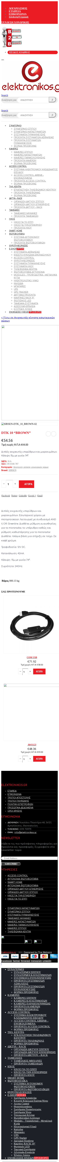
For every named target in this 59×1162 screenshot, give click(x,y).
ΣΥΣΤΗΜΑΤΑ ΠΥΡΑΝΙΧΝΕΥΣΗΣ (29, 135)
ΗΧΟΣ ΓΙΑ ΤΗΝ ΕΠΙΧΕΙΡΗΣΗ (28, 225)
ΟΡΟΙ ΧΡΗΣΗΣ (15, 811)
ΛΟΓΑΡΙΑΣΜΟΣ (18, 8)
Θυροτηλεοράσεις (24, 261)
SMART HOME (15, 231)
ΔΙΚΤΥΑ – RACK (15, 198)
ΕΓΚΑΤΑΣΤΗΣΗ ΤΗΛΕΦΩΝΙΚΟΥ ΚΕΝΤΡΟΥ (35, 190)
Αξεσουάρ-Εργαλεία (24, 306)
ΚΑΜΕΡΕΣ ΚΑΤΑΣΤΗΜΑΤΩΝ (28, 155)
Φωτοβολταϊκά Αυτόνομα (29, 272)
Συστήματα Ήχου (24, 266)
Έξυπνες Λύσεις (23, 309)
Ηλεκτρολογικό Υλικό (26, 281)
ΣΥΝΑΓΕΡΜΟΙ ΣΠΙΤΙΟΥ (25, 129)
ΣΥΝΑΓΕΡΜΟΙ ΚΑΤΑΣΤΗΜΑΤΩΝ (30, 132)
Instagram (36, 961)
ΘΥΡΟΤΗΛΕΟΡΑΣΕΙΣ (18, 246)
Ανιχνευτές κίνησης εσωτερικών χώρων (30, 467)
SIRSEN (12, 470)
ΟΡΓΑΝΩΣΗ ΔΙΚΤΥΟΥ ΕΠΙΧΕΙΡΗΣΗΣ (32, 204)
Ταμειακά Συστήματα (26, 303)
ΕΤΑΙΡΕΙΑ (15, 11)
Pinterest (25, 961)
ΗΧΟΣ (12, 219)
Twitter (14, 495)
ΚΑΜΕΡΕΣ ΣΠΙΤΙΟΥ (23, 152)
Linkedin (46, 961)
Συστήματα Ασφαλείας (27, 252)
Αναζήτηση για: (9, 100)
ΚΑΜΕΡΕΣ (13, 149)
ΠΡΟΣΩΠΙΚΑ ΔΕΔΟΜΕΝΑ (20, 808)
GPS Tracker (21, 292)
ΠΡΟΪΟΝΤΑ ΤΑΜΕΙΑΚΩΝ (26, 216)
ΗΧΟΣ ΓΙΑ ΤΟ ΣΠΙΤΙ (23, 222)
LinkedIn (23, 495)
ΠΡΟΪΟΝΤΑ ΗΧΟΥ (23, 228)
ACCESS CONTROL (18, 166)
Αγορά (28, 484)
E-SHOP (16, 249)
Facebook (6, 495)
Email (39, 495)
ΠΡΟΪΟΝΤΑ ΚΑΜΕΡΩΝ (25, 161)
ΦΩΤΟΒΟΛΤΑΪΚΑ (16, 234)
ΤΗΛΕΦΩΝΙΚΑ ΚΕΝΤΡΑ (19, 932)
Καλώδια (18, 283)
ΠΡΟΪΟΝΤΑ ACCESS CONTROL (30, 181)
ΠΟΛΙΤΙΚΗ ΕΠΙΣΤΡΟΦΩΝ (20, 804)
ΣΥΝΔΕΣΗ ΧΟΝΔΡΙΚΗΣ (15, 22)
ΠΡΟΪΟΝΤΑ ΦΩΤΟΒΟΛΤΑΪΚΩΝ (29, 243)
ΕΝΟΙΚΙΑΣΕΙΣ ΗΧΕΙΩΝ (25, 312)
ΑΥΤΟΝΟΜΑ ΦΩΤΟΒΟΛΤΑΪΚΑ (23, 879)
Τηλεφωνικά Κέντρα (25, 269)
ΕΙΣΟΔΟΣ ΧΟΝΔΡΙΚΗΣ (19, 52)
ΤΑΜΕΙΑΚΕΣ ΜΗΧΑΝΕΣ (25, 213)
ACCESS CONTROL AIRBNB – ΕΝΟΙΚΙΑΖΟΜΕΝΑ (31, 1022)
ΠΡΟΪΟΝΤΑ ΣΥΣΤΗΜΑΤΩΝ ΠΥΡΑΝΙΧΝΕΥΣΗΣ (29, 988)
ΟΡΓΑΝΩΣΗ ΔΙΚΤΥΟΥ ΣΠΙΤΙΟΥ (29, 201)
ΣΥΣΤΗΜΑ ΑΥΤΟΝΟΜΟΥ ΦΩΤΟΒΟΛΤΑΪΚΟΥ (28, 1085)
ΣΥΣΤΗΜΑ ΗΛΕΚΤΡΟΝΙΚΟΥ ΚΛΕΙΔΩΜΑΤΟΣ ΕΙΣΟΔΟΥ (30, 1016)
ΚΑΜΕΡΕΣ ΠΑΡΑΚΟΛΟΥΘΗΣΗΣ (29, 158)
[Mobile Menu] (3, 58)
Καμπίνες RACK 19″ (24, 298)
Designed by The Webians (38, 952)
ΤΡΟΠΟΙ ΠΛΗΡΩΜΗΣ (18, 801)
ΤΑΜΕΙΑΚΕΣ (14, 210)
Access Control (24, 258)
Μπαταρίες (20, 286)
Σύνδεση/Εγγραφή (18, 17)
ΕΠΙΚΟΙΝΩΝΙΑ (18, 14)
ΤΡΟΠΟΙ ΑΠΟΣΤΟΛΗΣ (19, 798)
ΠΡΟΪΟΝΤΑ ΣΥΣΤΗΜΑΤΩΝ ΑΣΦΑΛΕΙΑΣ (34, 137)
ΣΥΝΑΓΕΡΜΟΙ (15, 126)
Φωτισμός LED (22, 301)
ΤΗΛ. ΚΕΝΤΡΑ (15, 187)
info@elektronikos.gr (25, 832)
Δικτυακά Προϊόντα (25, 295)
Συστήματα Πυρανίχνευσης (29, 263)
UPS (16, 289)
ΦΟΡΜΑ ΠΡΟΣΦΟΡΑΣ (25, 146)
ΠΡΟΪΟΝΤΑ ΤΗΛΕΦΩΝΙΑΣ (27, 193)
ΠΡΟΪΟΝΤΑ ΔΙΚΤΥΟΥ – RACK (28, 207)
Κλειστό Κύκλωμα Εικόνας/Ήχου (32, 255)
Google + (32, 495)
